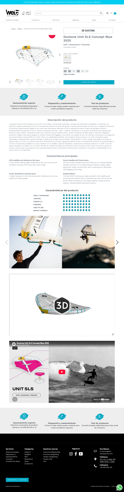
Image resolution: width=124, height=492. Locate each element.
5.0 (74, 71)
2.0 (65, 71)
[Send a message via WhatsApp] (119, 487)
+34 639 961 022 (26, 427)
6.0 (82, 71)
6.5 (87, 71)
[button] (60, 54)
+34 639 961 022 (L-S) (28, 108)
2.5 (69, 71)
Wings (20, 29)
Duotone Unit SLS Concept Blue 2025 (38, 29)
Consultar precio (88, 82)
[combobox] (69, 13)
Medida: (66, 68)
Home (13, 29)
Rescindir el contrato (17, 480)
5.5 (78, 71)
